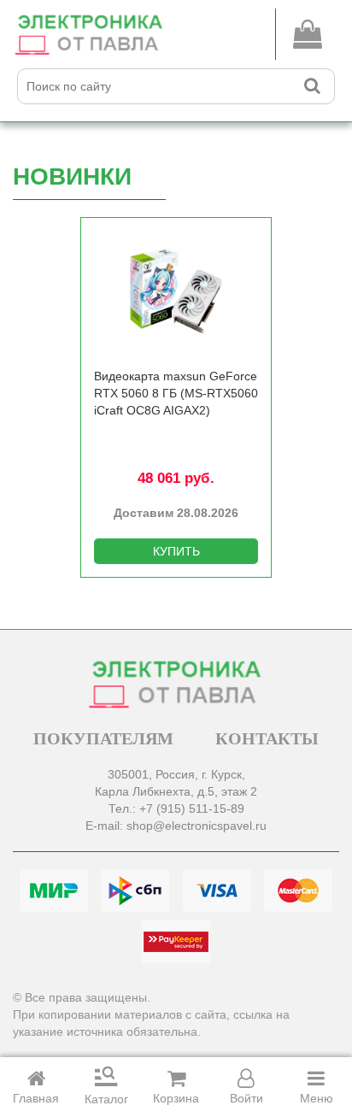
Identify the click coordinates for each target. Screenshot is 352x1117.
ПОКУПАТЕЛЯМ (103, 738)
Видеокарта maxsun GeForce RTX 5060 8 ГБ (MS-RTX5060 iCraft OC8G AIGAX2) (176, 393)
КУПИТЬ (176, 551)
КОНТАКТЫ (267, 738)
